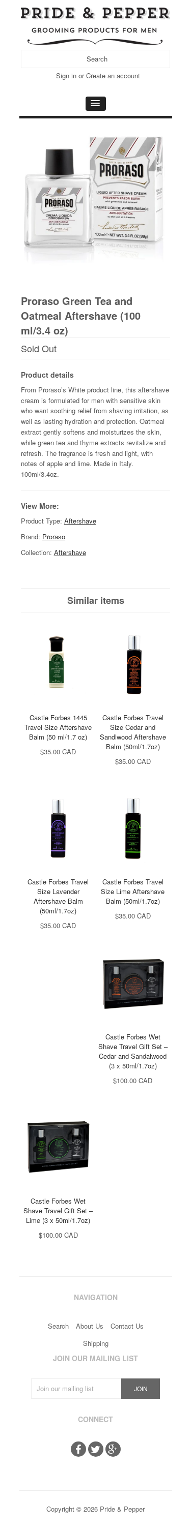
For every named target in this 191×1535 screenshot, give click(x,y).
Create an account (113, 75)
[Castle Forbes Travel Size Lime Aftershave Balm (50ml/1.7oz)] (133, 871)
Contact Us (127, 1326)
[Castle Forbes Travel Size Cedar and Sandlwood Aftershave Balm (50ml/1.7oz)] (133, 707)
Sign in (66, 75)
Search (58, 1326)
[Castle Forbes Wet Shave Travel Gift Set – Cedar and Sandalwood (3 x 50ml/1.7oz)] (133, 1026)
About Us (89, 1326)
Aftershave (80, 521)
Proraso (53, 536)
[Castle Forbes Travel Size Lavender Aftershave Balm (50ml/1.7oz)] (58, 871)
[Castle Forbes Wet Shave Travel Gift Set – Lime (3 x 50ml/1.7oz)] (58, 1190)
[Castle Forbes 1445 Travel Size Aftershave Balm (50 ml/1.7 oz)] (58, 707)
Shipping (95, 1343)
